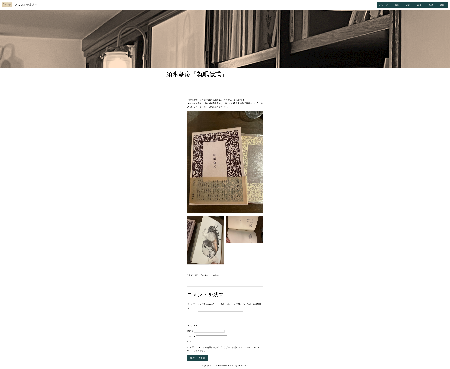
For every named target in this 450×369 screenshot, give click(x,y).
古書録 (216, 275)
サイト (190, 342)
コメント (192, 325)
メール (191, 336)
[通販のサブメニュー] (447, 5)
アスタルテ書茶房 (26, 5)
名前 (190, 331)
